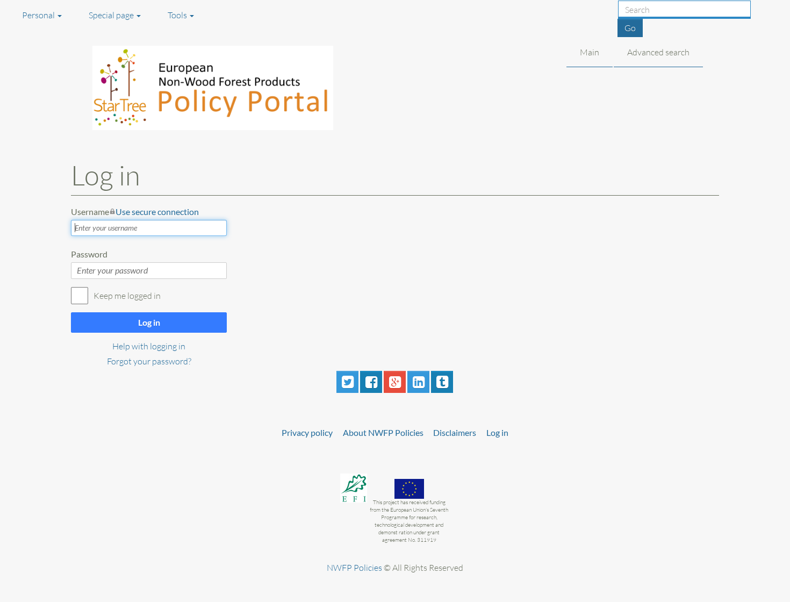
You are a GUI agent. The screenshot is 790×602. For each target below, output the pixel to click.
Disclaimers (454, 432)
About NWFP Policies (383, 432)
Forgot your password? (149, 361)
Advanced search (658, 52)
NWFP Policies (354, 567)
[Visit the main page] (226, 88)
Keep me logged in (127, 295)
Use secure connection (157, 211)
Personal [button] (39, 15)
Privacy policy (307, 432)
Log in (149, 322)
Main (589, 52)
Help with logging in (148, 346)
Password (89, 254)
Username (135, 211)
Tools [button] (178, 15)
